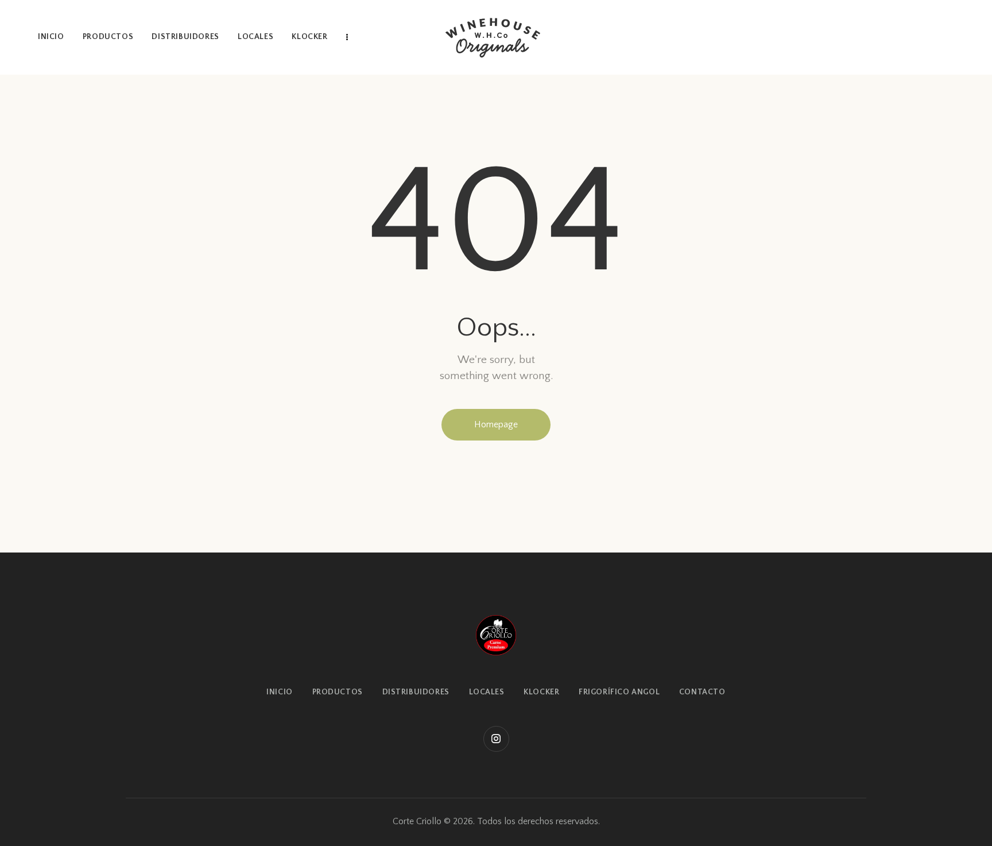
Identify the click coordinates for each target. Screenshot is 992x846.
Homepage (496, 424)
